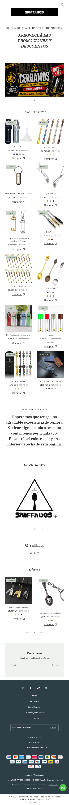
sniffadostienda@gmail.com (34, 747)
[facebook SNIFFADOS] (30, 688)
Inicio (34, 695)
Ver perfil (34, 552)
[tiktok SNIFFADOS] (38, 688)
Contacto (35, 718)
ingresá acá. (53, 785)
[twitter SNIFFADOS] (46, 688)
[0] (62, 4)
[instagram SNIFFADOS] (23, 688)
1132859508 (34, 742)
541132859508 (34, 737)
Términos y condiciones (34, 712)
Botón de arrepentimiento (34, 788)
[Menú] (7, 4)
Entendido (34, 802)
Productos (34, 701)
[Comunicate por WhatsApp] (63, 787)
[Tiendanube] (35, 775)
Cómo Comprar (34, 707)
